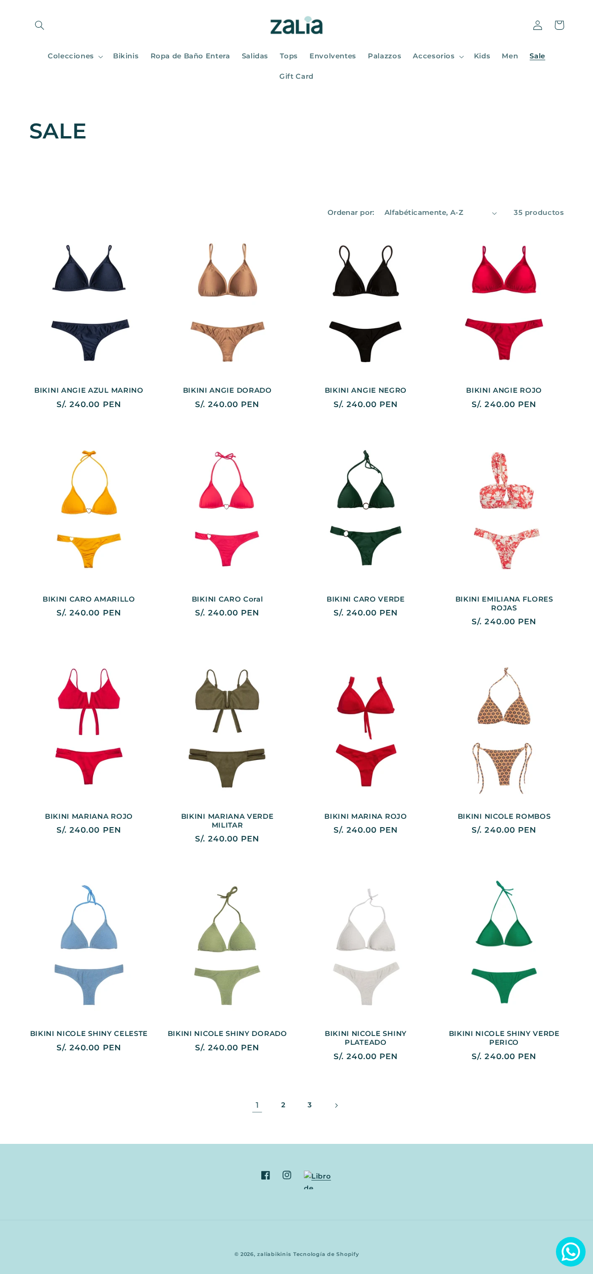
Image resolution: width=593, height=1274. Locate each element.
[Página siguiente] (336, 1105)
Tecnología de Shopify (326, 1254)
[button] (39, 25)
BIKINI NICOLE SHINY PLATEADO (366, 1038)
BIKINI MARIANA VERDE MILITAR (227, 820)
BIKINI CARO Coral (227, 599)
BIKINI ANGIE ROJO (504, 390)
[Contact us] (571, 1252)
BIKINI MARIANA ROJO (89, 816)
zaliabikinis (274, 1254)
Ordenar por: (351, 212)
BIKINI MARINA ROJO (365, 816)
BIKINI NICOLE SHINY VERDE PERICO (504, 1038)
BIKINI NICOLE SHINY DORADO (227, 1033)
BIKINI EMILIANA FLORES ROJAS (504, 603)
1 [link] (257, 1105)
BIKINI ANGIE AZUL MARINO (89, 390)
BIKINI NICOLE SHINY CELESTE (89, 1033)
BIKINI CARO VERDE (366, 599)
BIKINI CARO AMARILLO (89, 599)
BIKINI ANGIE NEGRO (366, 390)
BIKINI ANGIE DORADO (227, 390)
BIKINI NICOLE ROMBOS (504, 816)
